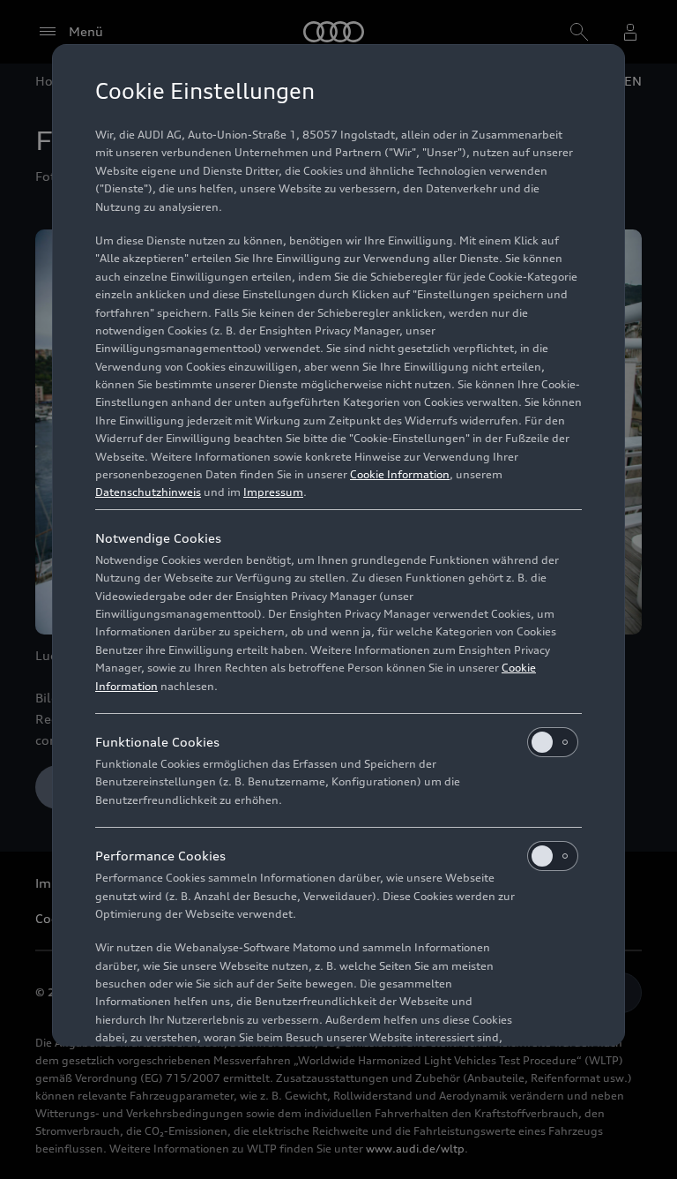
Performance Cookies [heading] (160, 855)
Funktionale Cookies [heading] (157, 741)
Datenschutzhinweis (148, 492)
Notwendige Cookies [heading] (158, 537)
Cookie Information (400, 474)
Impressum (273, 492)
